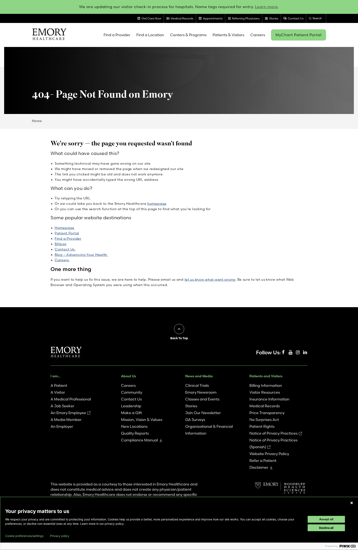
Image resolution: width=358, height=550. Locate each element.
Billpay (61, 244)
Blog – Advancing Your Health (81, 255)
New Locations (134, 426)
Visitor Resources (264, 392)
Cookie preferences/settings (24, 536)
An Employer (62, 426)
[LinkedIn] (304, 352)
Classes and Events (202, 399)
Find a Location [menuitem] (150, 34)
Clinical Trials (197, 385)
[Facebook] (283, 352)
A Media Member (66, 419)
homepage (157, 203)
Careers (62, 260)
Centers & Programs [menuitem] (188, 34)
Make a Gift (131, 412)
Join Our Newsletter (203, 412)
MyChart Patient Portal (299, 34)
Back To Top (179, 338)
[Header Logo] (49, 35)
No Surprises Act (264, 419)
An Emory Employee (68, 412)
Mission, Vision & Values (141, 419)
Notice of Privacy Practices (273, 433)
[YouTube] (290, 352)
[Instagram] (297, 352)
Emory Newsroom (200, 392)
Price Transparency (266, 412)
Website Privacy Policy (269, 453)
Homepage (64, 228)
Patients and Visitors (265, 376)
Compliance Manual (139, 440)
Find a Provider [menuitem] (117, 34)
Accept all (326, 519)
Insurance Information (269, 399)
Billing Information (265, 385)
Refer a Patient (262, 460)
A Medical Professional (71, 399)
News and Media (199, 376)
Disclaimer (258, 467)
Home (37, 121)
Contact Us (65, 249)
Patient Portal (67, 233)
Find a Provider (68, 238)
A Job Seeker (62, 406)
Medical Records (264, 406)
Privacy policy (59, 536)
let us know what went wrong (210, 279)
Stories (191, 406)
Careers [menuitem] (257, 34)
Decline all (326, 528)
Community (131, 392)
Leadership (131, 406)
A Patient (59, 385)
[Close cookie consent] (351, 502)
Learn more (266, 6)
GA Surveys (195, 419)
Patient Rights (262, 426)
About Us (128, 376)
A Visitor (58, 392)
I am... (55, 376)
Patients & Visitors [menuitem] (228, 34)
